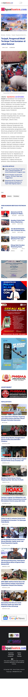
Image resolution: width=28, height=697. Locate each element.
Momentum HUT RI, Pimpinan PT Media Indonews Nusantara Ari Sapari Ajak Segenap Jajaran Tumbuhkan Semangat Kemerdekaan (15, 182)
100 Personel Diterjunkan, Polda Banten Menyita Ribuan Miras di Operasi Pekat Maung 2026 (13, 562)
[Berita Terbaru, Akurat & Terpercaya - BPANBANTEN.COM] (7, 3)
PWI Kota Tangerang (8, 412)
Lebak (4, 433)
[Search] (23, 3)
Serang (5, 535)
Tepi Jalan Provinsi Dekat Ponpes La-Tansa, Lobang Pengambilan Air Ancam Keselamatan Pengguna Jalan (15, 170)
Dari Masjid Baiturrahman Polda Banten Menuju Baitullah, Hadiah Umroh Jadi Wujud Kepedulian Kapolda (13, 541)
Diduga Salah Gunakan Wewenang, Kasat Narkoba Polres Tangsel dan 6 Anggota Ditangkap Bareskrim (18, 246)
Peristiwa (8, 35)
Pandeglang (6, 598)
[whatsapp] (8, 201)
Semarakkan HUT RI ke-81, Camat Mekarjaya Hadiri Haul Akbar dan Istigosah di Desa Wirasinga (11, 604)
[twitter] (5, 201)
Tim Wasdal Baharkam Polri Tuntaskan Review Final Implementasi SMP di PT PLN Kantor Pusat (19, 229)
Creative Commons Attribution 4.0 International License (14, 662)
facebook (10, 653)
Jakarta (9, 196)
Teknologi (5, 493)
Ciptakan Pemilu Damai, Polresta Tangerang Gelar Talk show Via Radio (12, 479)
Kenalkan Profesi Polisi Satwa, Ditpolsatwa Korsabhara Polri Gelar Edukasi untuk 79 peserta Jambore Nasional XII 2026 (18, 221)
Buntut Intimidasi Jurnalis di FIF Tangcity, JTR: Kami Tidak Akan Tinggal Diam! (13, 176)
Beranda (3, 35)
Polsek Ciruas (6, 454)
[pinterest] (11, 201)
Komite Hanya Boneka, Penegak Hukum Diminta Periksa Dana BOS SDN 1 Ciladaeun (13, 439)
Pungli (4, 514)
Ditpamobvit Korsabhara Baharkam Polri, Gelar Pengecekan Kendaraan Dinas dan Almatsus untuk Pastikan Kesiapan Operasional (18, 238)
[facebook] (2, 201)
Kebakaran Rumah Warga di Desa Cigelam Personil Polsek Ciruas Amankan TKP (13, 459)
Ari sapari (14, 215)
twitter (19, 653)
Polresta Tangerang (8, 474)
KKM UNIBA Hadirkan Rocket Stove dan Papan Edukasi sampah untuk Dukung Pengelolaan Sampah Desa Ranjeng (13, 583)
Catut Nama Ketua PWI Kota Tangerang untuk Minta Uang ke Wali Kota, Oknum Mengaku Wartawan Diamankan (13, 418)
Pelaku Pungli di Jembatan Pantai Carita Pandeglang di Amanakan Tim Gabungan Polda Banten (13, 520)
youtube (19, 656)
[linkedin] (14, 201)
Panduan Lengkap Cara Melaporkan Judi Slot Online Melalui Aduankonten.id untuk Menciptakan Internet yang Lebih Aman (13, 499)
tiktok (19, 654)
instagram (10, 656)
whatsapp (11, 654)
